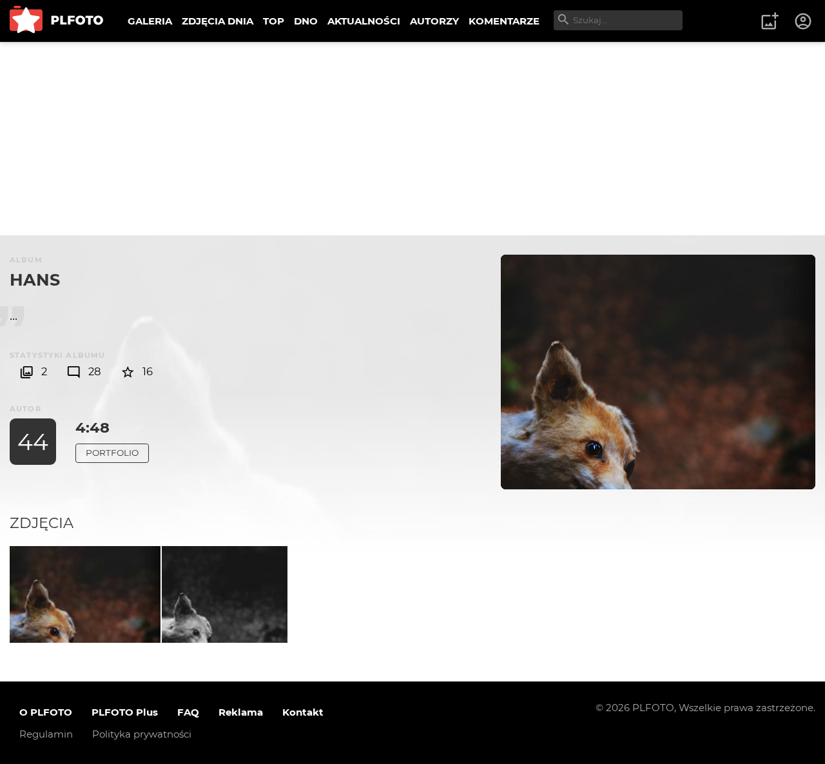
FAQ (188, 712)
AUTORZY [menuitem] (434, 21)
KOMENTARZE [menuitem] (504, 21)
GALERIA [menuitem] (150, 21)
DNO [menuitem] (306, 21)
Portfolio (112, 452)
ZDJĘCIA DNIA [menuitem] (217, 21)
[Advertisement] (412, 138)
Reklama (240, 712)
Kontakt (303, 712)
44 (32, 441)
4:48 (92, 427)
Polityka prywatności (141, 734)
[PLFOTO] (56, 21)
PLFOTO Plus (125, 712)
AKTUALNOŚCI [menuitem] (363, 21)
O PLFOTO (45, 712)
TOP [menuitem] (273, 21)
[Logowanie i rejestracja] (803, 21)
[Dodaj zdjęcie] (769, 21)
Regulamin (46, 734)
